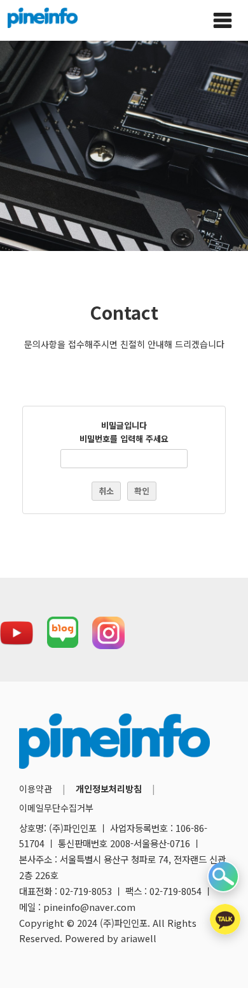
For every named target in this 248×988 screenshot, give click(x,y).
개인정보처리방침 (109, 788)
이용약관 (35, 788)
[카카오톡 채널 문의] (225, 919)
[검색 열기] (223, 876)
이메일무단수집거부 (56, 807)
